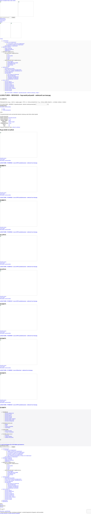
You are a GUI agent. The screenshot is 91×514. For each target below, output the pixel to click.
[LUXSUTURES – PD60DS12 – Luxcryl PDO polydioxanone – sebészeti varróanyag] (18, 260)
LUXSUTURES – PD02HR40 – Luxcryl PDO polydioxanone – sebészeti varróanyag (18, 335)
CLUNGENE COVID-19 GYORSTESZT (15, 43)
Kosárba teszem (3, 105)
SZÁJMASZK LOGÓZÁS (12, 79)
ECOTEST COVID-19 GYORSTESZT (15, 44)
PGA (8, 54)
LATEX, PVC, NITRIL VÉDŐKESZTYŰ (13, 70)
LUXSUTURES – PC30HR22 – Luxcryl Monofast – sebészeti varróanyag (16, 370)
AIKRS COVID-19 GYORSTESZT (14, 451)
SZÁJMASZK (8, 73)
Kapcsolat (7, 435)
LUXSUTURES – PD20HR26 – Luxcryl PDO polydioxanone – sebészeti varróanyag (18, 232)
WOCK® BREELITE (9, 82)
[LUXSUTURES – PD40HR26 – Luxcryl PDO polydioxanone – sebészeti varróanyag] (18, 157)
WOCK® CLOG (8, 83)
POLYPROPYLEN (11, 63)
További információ (8, 513)
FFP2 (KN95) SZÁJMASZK (13, 74)
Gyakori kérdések (8, 436)
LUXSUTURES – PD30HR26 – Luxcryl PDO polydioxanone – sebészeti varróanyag (18, 197)
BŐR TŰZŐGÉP (8, 48)
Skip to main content (11, 0)
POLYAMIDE (10, 61)
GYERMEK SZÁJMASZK (13, 77)
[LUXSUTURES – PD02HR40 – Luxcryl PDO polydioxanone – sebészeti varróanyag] (18, 329)
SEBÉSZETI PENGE (9, 49)
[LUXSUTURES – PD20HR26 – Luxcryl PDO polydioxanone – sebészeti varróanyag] (18, 226)
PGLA (8, 56)
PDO (8, 59)
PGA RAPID (10, 55)
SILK (8, 66)
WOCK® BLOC (8, 81)
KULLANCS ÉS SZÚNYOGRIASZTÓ (13, 69)
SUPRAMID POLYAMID (12, 62)
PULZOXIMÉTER (9, 72)
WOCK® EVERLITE (9, 84)
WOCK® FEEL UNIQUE (10, 88)
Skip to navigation (3, 0)
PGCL (8, 58)
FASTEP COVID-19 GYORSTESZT (14, 454)
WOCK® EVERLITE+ (9, 86)
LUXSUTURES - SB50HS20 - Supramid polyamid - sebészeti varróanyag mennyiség (18, 104)
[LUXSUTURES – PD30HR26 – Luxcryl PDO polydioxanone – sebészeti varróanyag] (18, 191)
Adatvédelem (7, 427)
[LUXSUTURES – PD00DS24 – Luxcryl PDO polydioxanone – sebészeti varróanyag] (18, 399)
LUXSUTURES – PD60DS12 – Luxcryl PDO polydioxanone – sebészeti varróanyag (18, 266)
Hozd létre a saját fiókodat (5, 511)
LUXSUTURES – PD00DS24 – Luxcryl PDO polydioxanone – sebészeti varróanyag (18, 404)
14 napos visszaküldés (9, 431)
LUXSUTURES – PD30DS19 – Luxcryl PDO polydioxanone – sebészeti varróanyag (18, 301)
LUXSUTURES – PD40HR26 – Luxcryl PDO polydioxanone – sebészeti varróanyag (18, 162)
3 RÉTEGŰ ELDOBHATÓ (13, 76)
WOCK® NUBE (8, 90)
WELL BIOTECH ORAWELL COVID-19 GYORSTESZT (19, 455)
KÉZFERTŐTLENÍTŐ (9, 68)
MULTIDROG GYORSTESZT (11, 45)
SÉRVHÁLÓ (7, 50)
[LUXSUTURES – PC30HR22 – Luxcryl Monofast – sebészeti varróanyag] (18, 364)
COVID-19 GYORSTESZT (10, 42)
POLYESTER (10, 65)
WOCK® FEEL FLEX (9, 87)
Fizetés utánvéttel (8, 430)
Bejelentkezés (5, 501)
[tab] (3, 108)
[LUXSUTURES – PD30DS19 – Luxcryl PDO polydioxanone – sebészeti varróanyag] (18, 295)
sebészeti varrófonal (16, 127)
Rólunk (6, 424)
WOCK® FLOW (8, 89)
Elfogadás (18, 513)
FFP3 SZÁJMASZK (11, 75)
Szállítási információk (9, 437)
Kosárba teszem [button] (3, 158)
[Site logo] (9, 16)
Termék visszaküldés (9, 426)
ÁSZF (6, 425)
